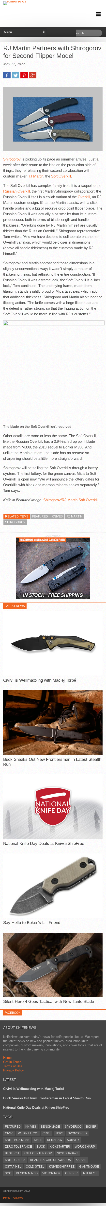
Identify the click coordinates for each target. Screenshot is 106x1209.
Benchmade (50, 1126)
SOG (8, 1173)
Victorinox (51, 1173)
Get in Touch (12, 1062)
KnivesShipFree (62, 1166)
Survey (73, 1140)
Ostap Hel (13, 1166)
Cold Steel (35, 1166)
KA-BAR (81, 1160)
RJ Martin (35, 176)
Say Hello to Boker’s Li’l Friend (31, 922)
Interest (89, 1173)
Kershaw (54, 1140)
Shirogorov (12, 159)
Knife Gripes (15, 1160)
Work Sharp (85, 1146)
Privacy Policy (13, 1070)
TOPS (59, 1133)
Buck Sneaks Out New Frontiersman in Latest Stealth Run (52, 762)
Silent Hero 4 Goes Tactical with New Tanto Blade (48, 1001)
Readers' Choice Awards (50, 1160)
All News (18, 1197)
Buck (41, 1146)
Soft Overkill (61, 176)
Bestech (12, 1153)
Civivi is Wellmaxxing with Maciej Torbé (39, 680)
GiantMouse (89, 1166)
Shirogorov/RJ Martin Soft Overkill (70, 500)
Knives (57, 516)
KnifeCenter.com (38, 1153)
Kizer (38, 1140)
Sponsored (77, 1133)
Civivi (9, 1133)
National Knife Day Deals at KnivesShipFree (43, 843)
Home (7, 1058)
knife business (17, 1140)
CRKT (47, 1133)
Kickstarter (60, 1146)
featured (40, 516)
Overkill (84, 197)
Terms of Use (12, 1066)
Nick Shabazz (67, 1153)
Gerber (71, 1173)
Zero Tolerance (18, 1146)
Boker (91, 1126)
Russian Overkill (16, 191)
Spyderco (73, 1126)
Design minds (27, 1173)
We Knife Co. (28, 1133)
